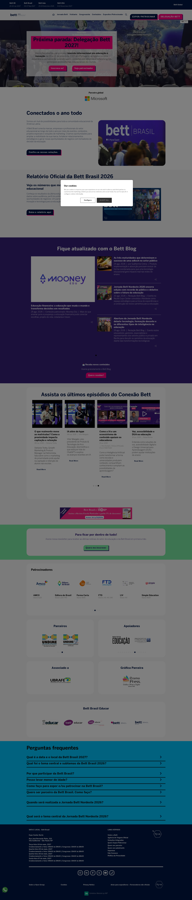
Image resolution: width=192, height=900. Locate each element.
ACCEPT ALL (104, 200)
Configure (88, 200)
